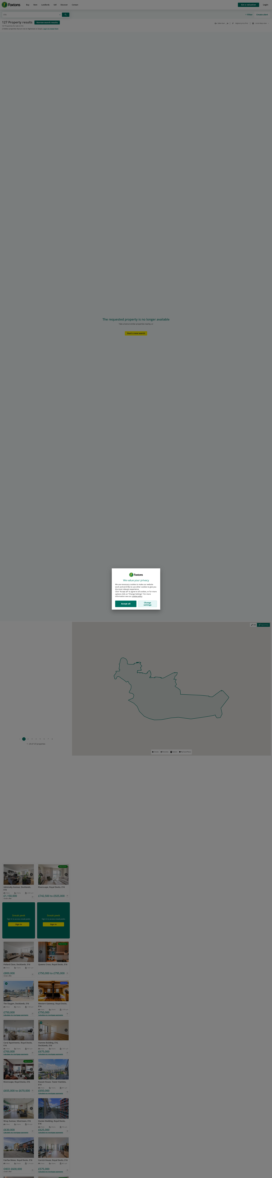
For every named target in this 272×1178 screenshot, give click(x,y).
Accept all (125, 603)
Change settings (147, 603)
